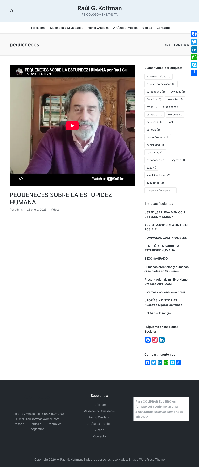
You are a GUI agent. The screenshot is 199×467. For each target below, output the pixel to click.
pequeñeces (156, 160)
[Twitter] (194, 42)
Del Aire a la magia (157, 313)
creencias (175, 99)
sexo (151, 167)
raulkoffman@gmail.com (42, 419)
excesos (175, 114)
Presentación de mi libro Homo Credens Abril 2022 (166, 282)
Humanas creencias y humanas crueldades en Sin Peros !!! (166, 269)
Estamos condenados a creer (164, 292)
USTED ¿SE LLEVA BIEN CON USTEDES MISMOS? (164, 215)
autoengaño (156, 91)
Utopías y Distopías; (161, 190)
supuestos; (155, 182)
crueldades (171, 106)
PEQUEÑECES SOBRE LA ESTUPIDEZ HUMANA (161, 248)
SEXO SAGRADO (156, 258)
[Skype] (194, 65)
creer (152, 106)
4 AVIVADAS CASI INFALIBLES (165, 238)
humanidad (155, 144)
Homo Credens (158, 137)
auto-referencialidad (161, 84)
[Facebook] (194, 34)
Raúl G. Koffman (99, 8)
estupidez (154, 114)
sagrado (178, 160)
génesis (153, 129)
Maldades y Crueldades (99, 411)
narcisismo (155, 152)
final (172, 122)
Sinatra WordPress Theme (147, 459)
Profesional (99, 404)
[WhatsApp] (194, 57)
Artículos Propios (99, 424)
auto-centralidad (158, 76)
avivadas (178, 91)
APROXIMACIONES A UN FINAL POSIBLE (166, 227)
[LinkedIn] (194, 49)
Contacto (99, 436)
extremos (154, 122)
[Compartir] (194, 73)
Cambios (154, 99)
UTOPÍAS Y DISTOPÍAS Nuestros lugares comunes (163, 302)
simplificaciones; (158, 175)
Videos (55, 209)
